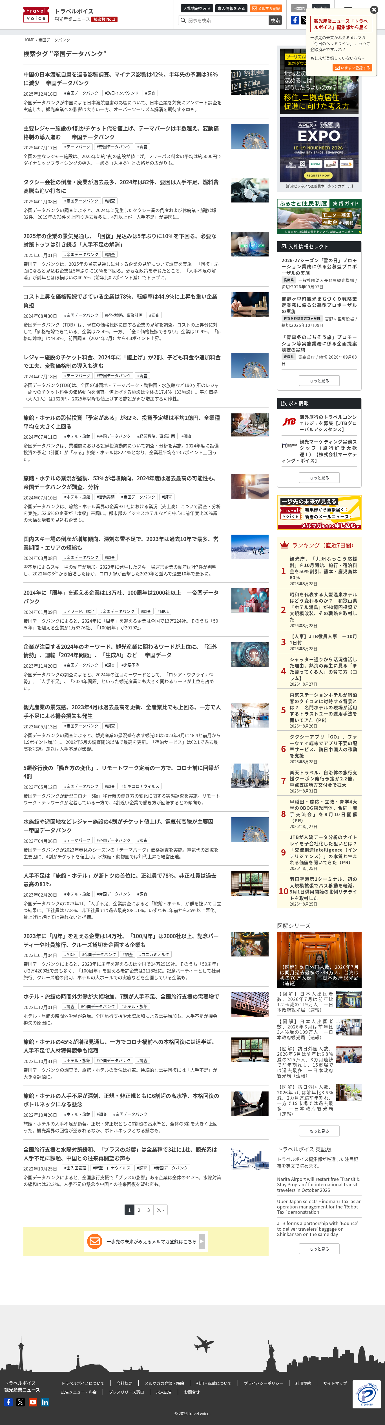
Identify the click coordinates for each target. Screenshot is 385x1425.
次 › (160, 1209)
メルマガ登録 (268, 8)
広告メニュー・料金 (79, 1392)
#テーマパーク (77, 146)
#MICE (163, 611)
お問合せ (192, 1392)
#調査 (150, 93)
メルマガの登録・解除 (164, 1383)
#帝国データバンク (81, 93)
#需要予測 (130, 665)
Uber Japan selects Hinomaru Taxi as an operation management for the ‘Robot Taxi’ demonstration (319, 1206)
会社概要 (124, 1383)
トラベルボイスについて (83, 1383)
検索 (275, 20)
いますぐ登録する (355, 67)
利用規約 (303, 1383)
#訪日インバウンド (122, 93)
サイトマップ (335, 1383)
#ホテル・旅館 (77, 436)
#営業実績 (106, 496)
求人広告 (164, 1392)
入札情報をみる (197, 8)
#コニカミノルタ (154, 954)
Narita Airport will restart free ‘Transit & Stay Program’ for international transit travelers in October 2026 (318, 1184)
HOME (28, 39)
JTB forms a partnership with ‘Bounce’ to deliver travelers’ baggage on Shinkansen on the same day (317, 1228)
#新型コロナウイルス (140, 786)
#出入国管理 (75, 1167)
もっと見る (319, 380)
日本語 (299, 8)
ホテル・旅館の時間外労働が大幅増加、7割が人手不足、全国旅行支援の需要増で (121, 996)
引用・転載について (214, 1383)
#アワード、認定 (79, 611)
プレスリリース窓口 (126, 1392)
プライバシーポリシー (263, 1383)
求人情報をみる (231, 8)
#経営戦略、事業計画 (124, 315)
